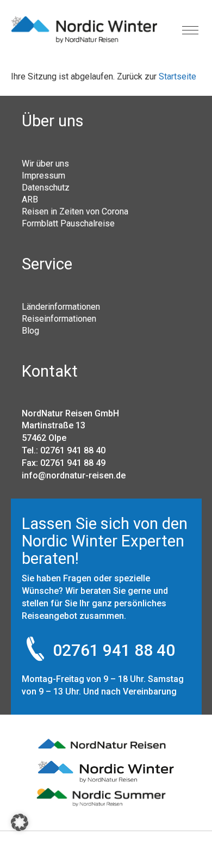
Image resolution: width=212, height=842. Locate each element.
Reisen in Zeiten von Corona (75, 211)
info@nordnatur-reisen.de (74, 475)
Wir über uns (45, 163)
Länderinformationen (61, 306)
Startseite (177, 76)
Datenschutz (46, 187)
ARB (30, 199)
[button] (19, 822)
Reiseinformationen (59, 318)
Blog (30, 330)
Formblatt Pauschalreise (68, 223)
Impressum (43, 175)
